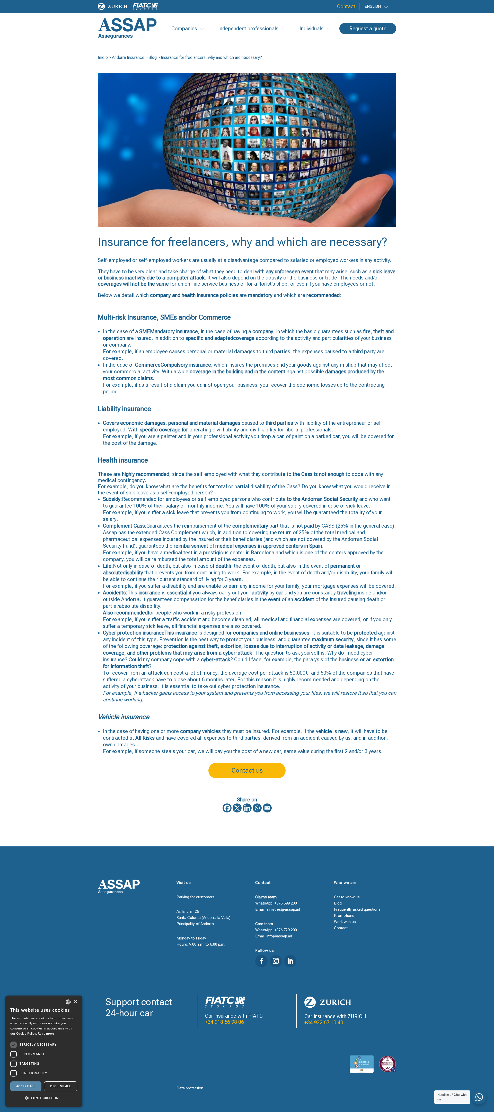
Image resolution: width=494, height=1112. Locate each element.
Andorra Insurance (128, 57)
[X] (237, 807)
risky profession (223, 613)
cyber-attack (237, 653)
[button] (43, 1098)
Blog (152, 57)
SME (144, 331)
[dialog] (43, 1051)
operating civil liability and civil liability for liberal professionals (260, 430)
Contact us (247, 770)
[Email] (267, 807)
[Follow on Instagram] (276, 961)
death (222, 566)
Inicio (103, 57)
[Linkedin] (247, 807)
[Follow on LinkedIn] (290, 961)
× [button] (75, 1002)
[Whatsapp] (257, 807)
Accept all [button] (26, 1086)
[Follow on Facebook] (261, 961)
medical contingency (121, 480)
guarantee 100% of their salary (144, 506)
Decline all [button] (60, 1086)
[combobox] (68, 1002)
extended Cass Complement (168, 532)
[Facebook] (227, 807)
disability (133, 572)
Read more (46, 1033)
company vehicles (200, 731)
